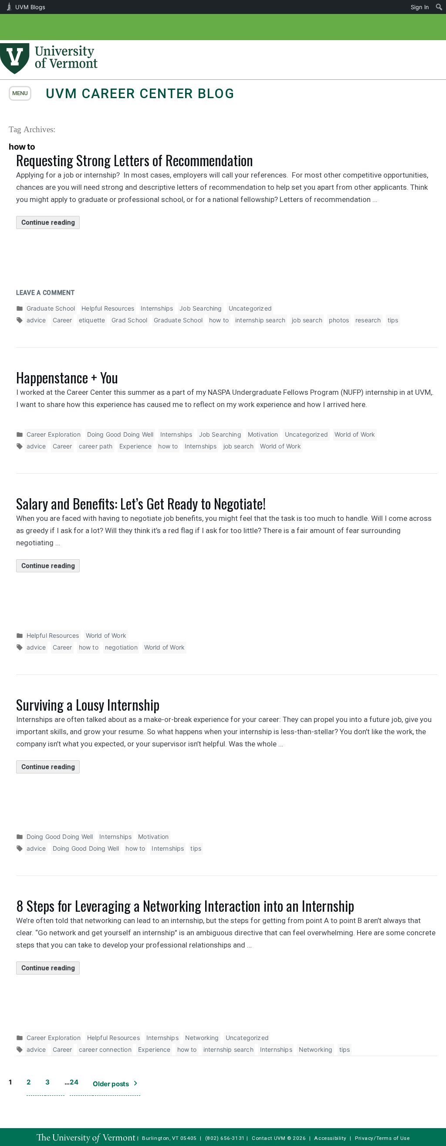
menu (20, 93)
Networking (202, 1037)
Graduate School (51, 308)
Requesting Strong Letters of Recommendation (134, 160)
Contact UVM (268, 1138)
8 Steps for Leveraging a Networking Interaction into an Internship (185, 905)
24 (74, 1082)
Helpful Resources (107, 308)
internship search (260, 320)
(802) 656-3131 (225, 1138)
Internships (157, 308)
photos (339, 320)
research (368, 320)
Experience (135, 446)
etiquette (92, 320)
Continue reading (50, 224)
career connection (105, 1049)
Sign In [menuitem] (420, 6)
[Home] (49, 71)
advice (36, 320)
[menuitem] (439, 7)
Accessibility (330, 1138)
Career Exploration (54, 434)
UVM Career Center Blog (140, 93)
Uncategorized (250, 308)
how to (219, 320)
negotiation (121, 647)
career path (96, 446)
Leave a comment (45, 292)
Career (62, 320)
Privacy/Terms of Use (382, 1138)
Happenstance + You (67, 377)
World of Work (354, 434)
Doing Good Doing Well (120, 434)
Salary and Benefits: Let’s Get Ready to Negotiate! (141, 503)
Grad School (129, 320)
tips (393, 320)
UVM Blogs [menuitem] (30, 6)
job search (307, 320)
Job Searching (200, 308)
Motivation (263, 434)
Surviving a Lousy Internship (87, 704)
